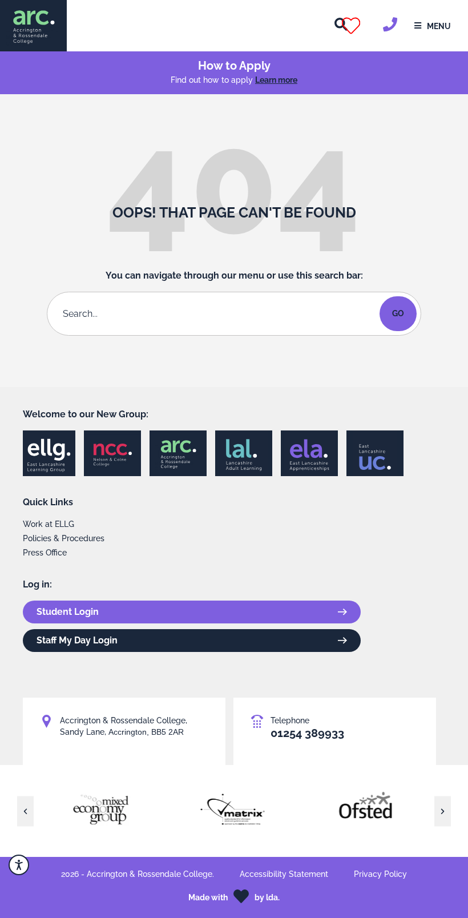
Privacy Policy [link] (380, 874)
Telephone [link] (290, 720)
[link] (33, 25)
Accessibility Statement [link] (284, 874)
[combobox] (215, 313)
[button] (365, 26)
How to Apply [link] (234, 66)
